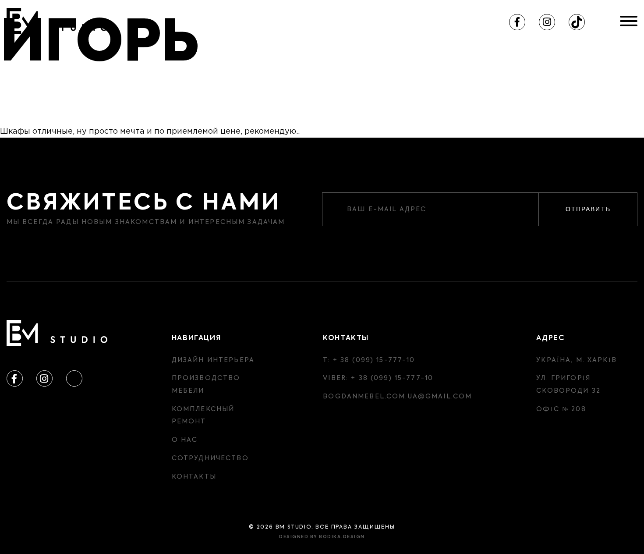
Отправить (588, 209)
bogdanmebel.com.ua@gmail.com (397, 397)
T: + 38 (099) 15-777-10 (369, 360)
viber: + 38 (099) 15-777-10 (378, 378)
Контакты (194, 477)
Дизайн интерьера (213, 360)
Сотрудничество (210, 458)
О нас (185, 440)
